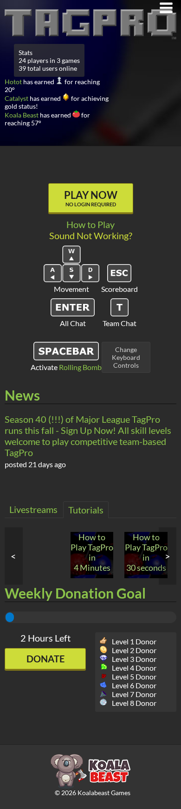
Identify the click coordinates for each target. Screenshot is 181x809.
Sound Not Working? (90, 235)
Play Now (90, 198)
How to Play (90, 224)
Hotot (13, 82)
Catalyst (16, 98)
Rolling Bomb (80, 367)
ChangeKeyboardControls (126, 357)
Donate (45, 658)
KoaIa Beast (22, 115)
